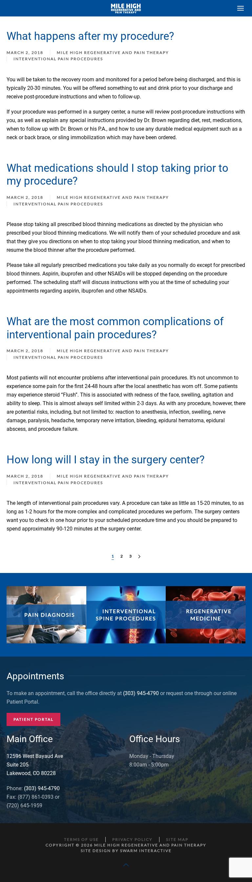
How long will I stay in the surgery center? (106, 459)
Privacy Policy (132, 839)
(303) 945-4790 (141, 693)
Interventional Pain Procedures (58, 58)
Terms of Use (81, 839)
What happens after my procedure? (90, 36)
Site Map (177, 839)
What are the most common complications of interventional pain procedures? (115, 328)
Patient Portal (33, 719)
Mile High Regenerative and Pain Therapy (113, 52)
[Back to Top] (126, 865)
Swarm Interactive (146, 850)
